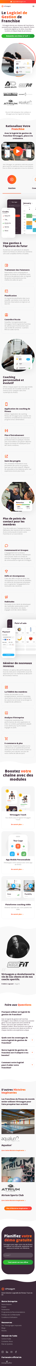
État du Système (7, 1344)
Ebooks (4, 1331)
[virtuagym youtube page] (12, 1352)
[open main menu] (33, 6)
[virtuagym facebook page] (17, 1352)
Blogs (3, 1328)
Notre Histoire (6, 1304)
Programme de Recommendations (13, 1312)
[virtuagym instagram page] (3, 1352)
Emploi (3, 1307)
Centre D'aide (6, 1339)
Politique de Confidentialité (10, 1315)
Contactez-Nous (7, 1341)
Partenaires (5, 1310)
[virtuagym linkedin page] (8, 1352)
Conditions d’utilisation (9, 1317)
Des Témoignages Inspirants (11, 1325)
